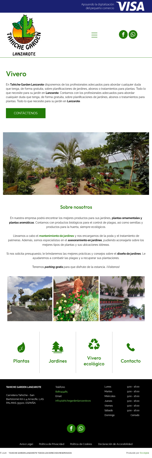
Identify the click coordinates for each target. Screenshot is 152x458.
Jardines (58, 361)
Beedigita (144, 453)
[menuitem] (26, 444)
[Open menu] (94, 35)
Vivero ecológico (94, 361)
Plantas (21, 361)
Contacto (131, 361)
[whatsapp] (133, 35)
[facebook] (123, 35)
